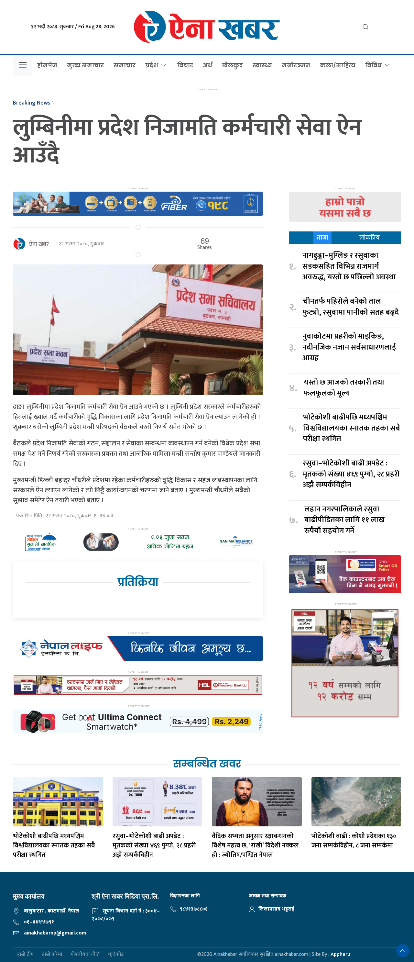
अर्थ (207, 65)
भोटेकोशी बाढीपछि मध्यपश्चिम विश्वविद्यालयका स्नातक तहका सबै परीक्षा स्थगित (351, 428)
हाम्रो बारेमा (52, 955)
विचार (185, 65)
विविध (373, 65)
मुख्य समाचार (85, 65)
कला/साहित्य (337, 65)
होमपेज (47, 65)
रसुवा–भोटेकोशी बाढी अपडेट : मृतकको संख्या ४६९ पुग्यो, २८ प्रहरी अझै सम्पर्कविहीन (351, 474)
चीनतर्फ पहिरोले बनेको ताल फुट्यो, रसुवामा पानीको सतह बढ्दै (351, 307)
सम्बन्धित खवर (207, 763)
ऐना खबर (39, 244)
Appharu (340, 954)
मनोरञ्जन (296, 65)
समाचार (125, 65)
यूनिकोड (116, 955)
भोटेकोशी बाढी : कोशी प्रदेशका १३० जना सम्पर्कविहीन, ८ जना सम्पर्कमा (354, 841)
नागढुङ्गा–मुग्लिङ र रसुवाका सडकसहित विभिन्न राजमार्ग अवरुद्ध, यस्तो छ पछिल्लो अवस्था (349, 266)
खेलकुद (232, 65)
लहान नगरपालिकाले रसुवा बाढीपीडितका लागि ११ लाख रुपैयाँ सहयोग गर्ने (344, 520)
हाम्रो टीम (25, 955)
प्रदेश (151, 65)
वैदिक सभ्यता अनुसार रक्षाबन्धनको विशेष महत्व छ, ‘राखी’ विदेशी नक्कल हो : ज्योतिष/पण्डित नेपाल (255, 845)
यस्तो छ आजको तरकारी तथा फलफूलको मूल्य (344, 388)
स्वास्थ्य (262, 65)
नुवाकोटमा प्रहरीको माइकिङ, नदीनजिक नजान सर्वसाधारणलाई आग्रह (349, 347)
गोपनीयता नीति (85, 955)
